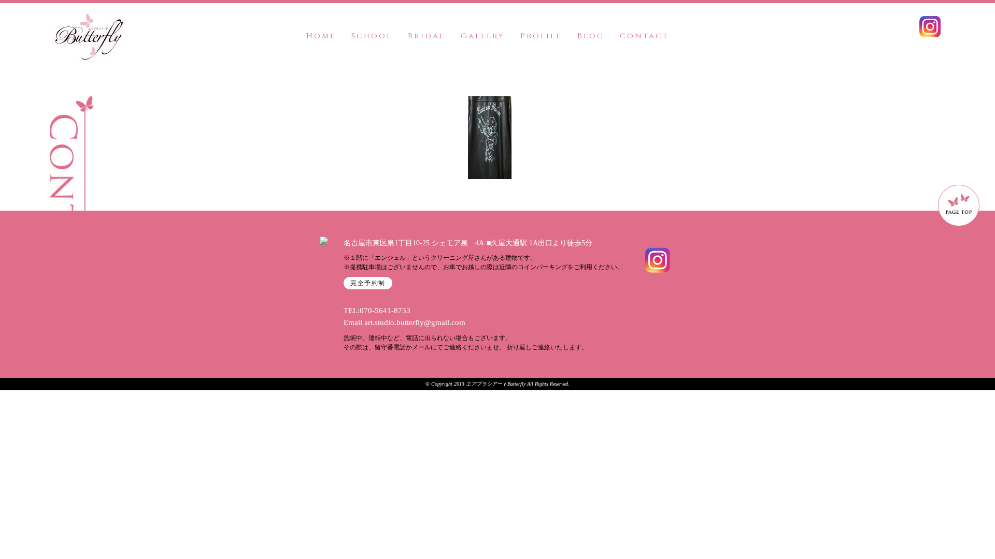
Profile (541, 36)
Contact (644, 36)
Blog (590, 36)
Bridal (426, 36)
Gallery (483, 36)
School (371, 36)
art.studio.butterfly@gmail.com (414, 322)
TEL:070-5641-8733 (377, 310)
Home (321, 36)
